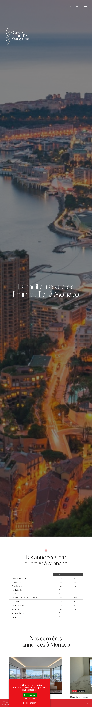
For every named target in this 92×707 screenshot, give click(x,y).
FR (77, 6)
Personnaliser (29, 703)
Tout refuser (29, 699)
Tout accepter (30, 695)
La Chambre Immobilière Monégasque (17, 36)
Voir (60, 578)
